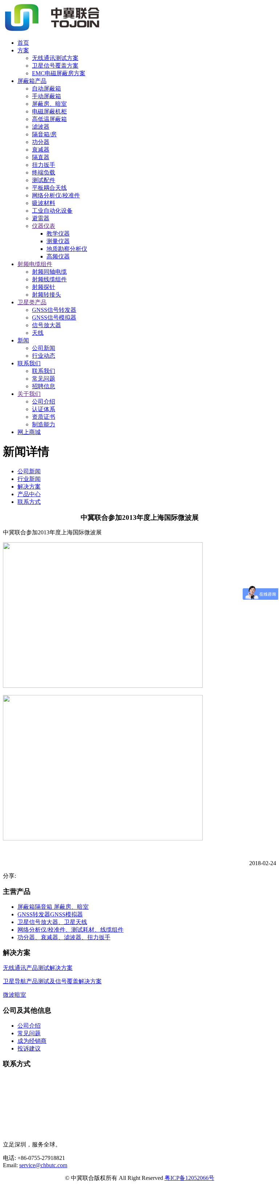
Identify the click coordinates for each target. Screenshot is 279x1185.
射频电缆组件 (34, 264)
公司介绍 (43, 401)
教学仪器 (58, 233)
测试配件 (43, 180)
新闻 (23, 340)
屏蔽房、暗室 (49, 104)
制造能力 (43, 424)
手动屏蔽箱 (46, 96)
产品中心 (29, 494)
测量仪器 (58, 241)
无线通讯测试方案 (55, 58)
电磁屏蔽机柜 (49, 111)
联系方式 (29, 502)
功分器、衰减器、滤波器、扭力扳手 (63, 937)
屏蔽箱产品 (31, 81)
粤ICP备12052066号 (189, 1178)
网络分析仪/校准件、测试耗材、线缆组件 (70, 930)
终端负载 (43, 172)
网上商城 (29, 432)
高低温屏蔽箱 (49, 119)
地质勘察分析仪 (66, 249)
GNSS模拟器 (66, 914)
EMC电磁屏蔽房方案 (58, 73)
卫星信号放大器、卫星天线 (52, 922)
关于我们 (29, 394)
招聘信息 (43, 386)
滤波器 (40, 127)
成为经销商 (31, 1041)
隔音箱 (44, 907)
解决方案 (29, 486)
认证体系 (43, 409)
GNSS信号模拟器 (54, 317)
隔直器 (40, 157)
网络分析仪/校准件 (56, 195)
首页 (23, 43)
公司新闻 (43, 348)
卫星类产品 (31, 302)
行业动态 (43, 356)
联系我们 (29, 363)
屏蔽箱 (26, 907)
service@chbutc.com (43, 1165)
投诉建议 (29, 1048)
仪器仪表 (43, 226)
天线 (38, 333)
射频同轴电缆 (49, 272)
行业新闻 (29, 479)
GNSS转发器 (33, 914)
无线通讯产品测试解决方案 (38, 968)
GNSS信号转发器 (54, 310)
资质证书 (43, 417)
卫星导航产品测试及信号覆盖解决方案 (52, 981)
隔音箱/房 (44, 134)
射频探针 (43, 287)
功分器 (40, 142)
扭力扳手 (43, 165)
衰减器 (40, 149)
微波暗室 (14, 995)
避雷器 (40, 218)
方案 (23, 50)
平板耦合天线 (49, 188)
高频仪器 (58, 256)
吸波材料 (43, 203)
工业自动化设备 (52, 211)
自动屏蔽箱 (46, 88)
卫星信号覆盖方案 (55, 66)
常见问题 (43, 378)
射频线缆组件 (49, 279)
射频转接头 (46, 295)
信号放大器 (46, 325)
